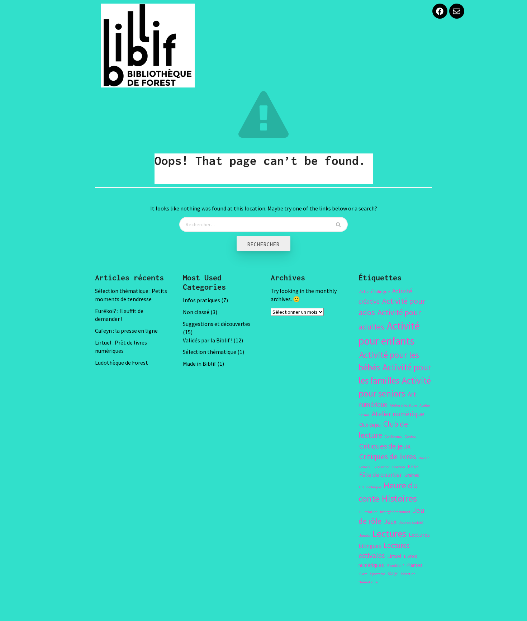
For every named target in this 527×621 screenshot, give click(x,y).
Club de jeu (370, 425)
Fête (413, 466)
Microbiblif (395, 565)
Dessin (424, 458)
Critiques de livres (387, 456)
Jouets (364, 535)
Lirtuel (394, 556)
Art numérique (387, 399)
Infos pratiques (201, 300)
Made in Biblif (199, 363)
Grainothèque (370, 487)
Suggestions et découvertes (217, 323)
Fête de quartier (380, 475)
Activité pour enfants (389, 333)
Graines (411, 475)
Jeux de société (411, 522)
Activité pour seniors (395, 387)
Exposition (381, 467)
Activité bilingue (374, 292)
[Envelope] (456, 11)
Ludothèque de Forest (121, 362)
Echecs (364, 467)
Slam (363, 574)
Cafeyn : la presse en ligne (126, 330)
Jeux (390, 521)
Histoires (399, 498)
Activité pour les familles (395, 373)
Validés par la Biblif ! (207, 340)
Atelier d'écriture (403, 405)
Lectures (389, 533)
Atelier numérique (398, 413)
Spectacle (377, 574)
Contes (410, 436)
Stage (393, 573)
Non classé (196, 312)
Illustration (368, 511)
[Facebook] (439, 11)
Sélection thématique (209, 351)
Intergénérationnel (395, 511)
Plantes (414, 565)
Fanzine (398, 467)
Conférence (393, 436)
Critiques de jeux (384, 446)
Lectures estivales (384, 550)
